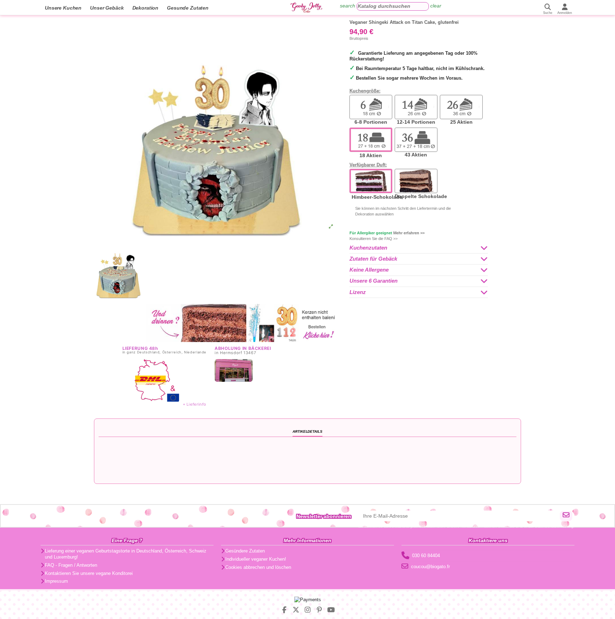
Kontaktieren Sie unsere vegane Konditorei (89, 573)
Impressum (56, 581)
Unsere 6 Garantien (373, 281)
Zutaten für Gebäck (373, 259)
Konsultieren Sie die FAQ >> (373, 238)
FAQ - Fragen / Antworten (71, 565)
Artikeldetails (307, 431)
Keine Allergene (369, 270)
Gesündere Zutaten (245, 551)
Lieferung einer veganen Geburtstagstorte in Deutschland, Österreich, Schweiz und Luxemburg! (125, 554)
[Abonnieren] (566, 516)
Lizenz (357, 292)
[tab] (418, 248)
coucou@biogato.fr (430, 566)
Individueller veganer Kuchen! (255, 559)
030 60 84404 (426, 555)
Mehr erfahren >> (409, 233)
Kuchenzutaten (368, 248)
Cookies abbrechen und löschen (258, 567)
